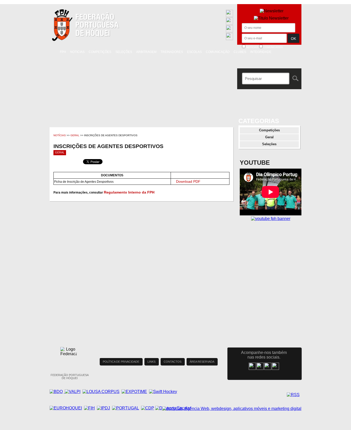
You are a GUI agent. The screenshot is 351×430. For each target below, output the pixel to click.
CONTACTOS (172, 361)
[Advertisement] (270, 273)
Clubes (240, 52)
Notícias (59, 135)
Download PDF (188, 181)
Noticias (77, 52)
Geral (74, 135)
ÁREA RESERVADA (202, 361)
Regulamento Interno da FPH (129, 192)
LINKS (151, 361)
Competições (100, 52)
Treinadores (172, 52)
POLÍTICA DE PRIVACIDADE (121, 361)
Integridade (260, 52)
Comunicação (217, 52)
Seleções (123, 52)
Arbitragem (146, 52)
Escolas (194, 52)
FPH (63, 52)
